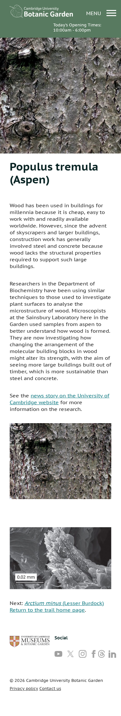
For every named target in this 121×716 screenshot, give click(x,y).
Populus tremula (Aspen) (54, 172)
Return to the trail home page (47, 610)
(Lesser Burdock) (64, 603)
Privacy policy (24, 688)
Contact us (50, 688)
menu (94, 13)
